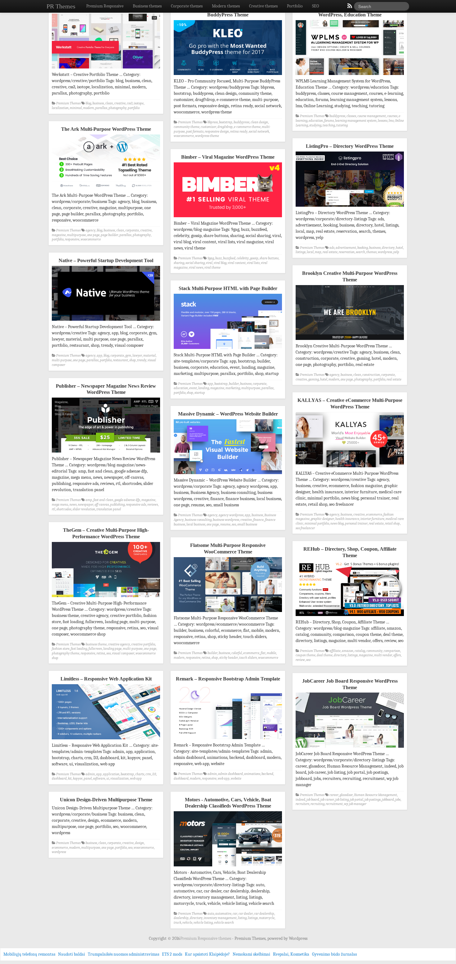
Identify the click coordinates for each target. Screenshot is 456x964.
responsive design (217, 132)
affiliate (335, 651)
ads (331, 248)
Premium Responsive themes (206, 938)
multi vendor (383, 655)
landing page (112, 649)
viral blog (220, 263)
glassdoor (346, 795)
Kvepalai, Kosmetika (291, 954)
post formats (194, 132)
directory (388, 248)
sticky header (228, 658)
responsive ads (136, 505)
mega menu (60, 505)
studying (315, 125)
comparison (392, 651)
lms (391, 121)
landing (203, 388)
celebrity (243, 258)
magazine (59, 235)
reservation (347, 252)
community (374, 651)
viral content (237, 263)
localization (60, 108)
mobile (271, 653)
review (300, 660)
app (99, 356)
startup (199, 393)
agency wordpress (231, 515)
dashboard (181, 779)
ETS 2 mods (172, 954)
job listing (342, 800)
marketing (233, 388)
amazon (347, 651)
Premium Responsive (104, 6)
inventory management (220, 918)
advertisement (346, 248)
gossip (254, 258)
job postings (372, 800)
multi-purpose (62, 360)
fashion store (60, 649)
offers (397, 655)
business (98, 103)
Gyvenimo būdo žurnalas (334, 954)
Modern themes (226, 6)
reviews (152, 505)
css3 (129, 103)
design (139, 843)
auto (211, 914)
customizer (208, 127)
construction (371, 375)
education (316, 121)
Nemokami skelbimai (251, 954)
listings (301, 252)
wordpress (385, 252)
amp (89, 500)
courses (392, 116)
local (310, 252)
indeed (300, 800)
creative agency (119, 644)
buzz (218, 258)
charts (139, 774)
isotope (139, 103)
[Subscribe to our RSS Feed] (349, 7)
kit (70, 779)
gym (128, 356)
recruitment (334, 804)
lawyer (137, 356)
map (318, 252)
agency (91, 230)
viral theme (212, 268)
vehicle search (224, 923)
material (149, 356)
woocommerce (184, 136)
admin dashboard (230, 774)
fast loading (79, 649)
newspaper (85, 505)
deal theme (325, 655)
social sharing (195, 263)
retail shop (392, 524)
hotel (399, 248)
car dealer (246, 914)
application (111, 774)
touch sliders (248, 658)
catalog (360, 651)
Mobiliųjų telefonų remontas (29, 954)
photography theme (65, 653)
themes (371, 252)
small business (247, 524)
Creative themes (263, 6)
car (235, 914)
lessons (382, 121)
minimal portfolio (317, 524)
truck (177, 923)
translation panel (108, 509)
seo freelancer (305, 528)
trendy (141, 360)
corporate (132, 230)
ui (107, 779)
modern (88, 108)
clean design (259, 122)
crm (148, 774)
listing (242, 918)
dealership (181, 918)
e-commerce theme (247, 127)
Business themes (147, 6)
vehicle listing (203, 923)
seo (234, 524)
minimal (76, 108)
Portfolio (295, 6)
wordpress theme (207, 136)
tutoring (342, 125)
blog (88, 103)
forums (329, 121)
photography (118, 108)
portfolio (134, 108)
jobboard (388, 800)
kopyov (78, 779)
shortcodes (63, 509)
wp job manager (355, 804)
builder (234, 384)
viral (209, 263)
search (360, 252)
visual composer (123, 653)
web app (224, 779)
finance (258, 520)
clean (109, 103)
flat (263, 653)
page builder (109, 235)
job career (327, 800)
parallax (101, 108)
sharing (179, 263)
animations (252, 774)
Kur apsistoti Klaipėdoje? (207, 954)
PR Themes (61, 6)
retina (100, 653)
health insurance (347, 519)
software (99, 779)
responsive (72, 239)
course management (371, 116)
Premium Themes (68, 103)
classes (351, 116)
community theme (186, 127)
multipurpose (76, 235)
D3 (154, 774)
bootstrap (225, 122)
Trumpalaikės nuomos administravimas (123, 954)
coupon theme (305, 655)
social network (259, 132)
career (333, 795)
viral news (196, 268)
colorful (236, 653)
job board (312, 800)
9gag (211, 258)
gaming (313, 379)
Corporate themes (187, 6)
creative (120, 103)
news (73, 505)
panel (88, 779)
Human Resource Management (375, 795)
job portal (356, 800)
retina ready (239, 132)
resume (225, 524)
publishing (117, 505)
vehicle (187, 923)
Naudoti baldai (71, 954)
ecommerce (374, 515)
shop (132, 360)
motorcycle (267, 918)
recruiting (317, 804)
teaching (329, 125)
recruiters (302, 804)
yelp (396, 252)
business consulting (198, 520)
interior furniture (372, 519)
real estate (330, 252)
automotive (223, 914)
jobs (397, 800)
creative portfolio (143, 644)
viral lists (253, 263)
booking (362, 248)
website (236, 779)
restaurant (120, 360)
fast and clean (103, 500)
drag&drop (225, 127)
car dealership (264, 914)
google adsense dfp (127, 500)
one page (93, 235)
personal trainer (356, 524)
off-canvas (102, 505)
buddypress (241, 122)
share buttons (269, 258)
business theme (96, 644)
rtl (53, 509)
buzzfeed (229, 258)
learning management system (356, 121)
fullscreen (95, 649)
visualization (119, 779)
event (193, 388)
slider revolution (84, 509)
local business (195, 524)
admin (212, 774)
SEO (315, 6)
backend (267, 774)
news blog (337, 524)
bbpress (213, 122)
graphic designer (322, 519)
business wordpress (226, 520)
